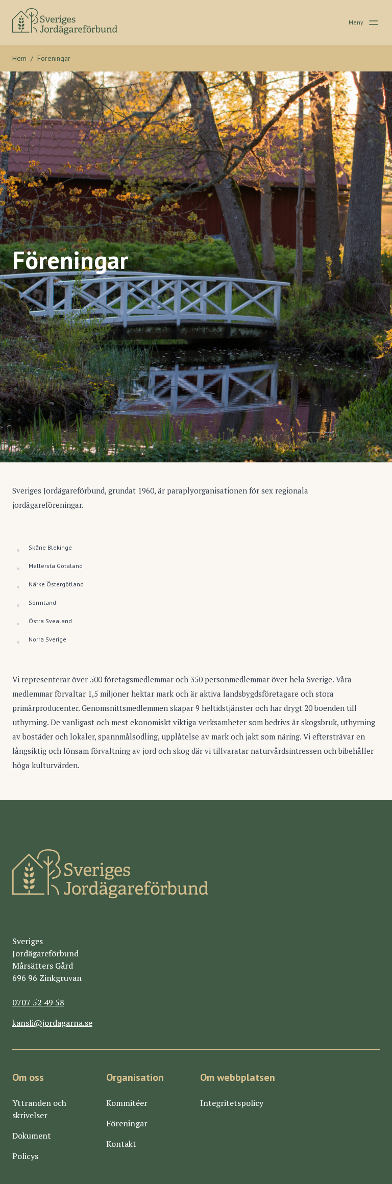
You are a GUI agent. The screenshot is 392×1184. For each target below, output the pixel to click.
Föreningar (127, 1123)
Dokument (31, 1135)
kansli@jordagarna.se (52, 1022)
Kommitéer (127, 1102)
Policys (25, 1156)
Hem (19, 58)
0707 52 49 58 (38, 1002)
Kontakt (121, 1143)
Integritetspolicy (231, 1102)
